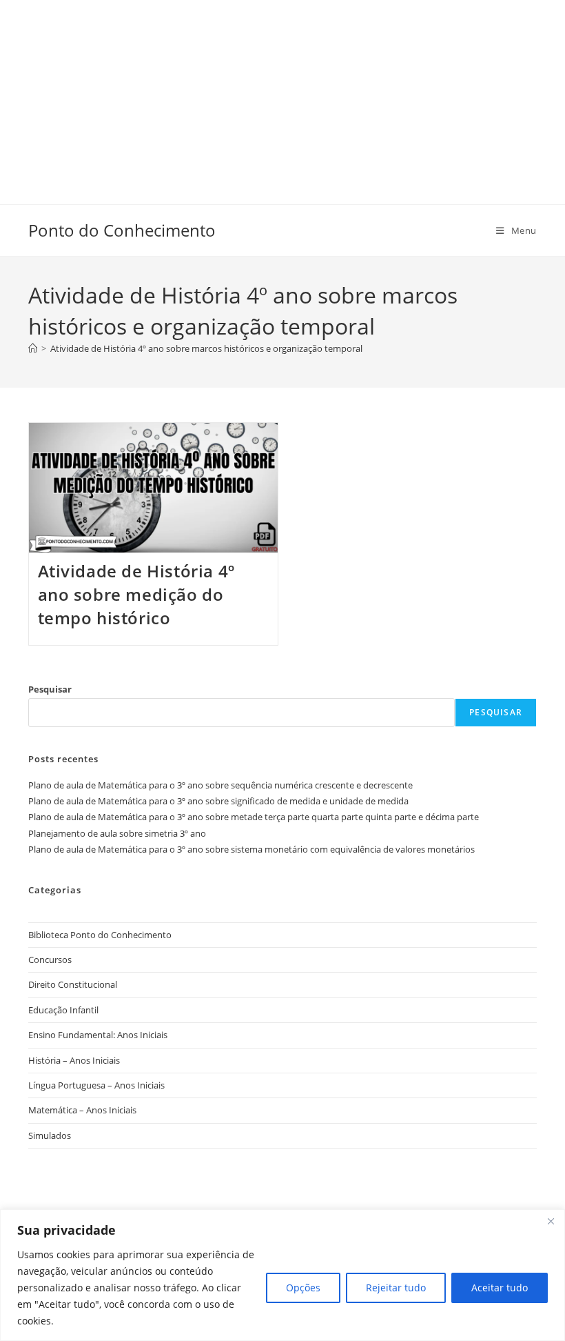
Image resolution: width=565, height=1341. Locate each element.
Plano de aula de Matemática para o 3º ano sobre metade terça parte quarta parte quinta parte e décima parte (253, 817)
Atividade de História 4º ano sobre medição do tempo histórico (136, 593)
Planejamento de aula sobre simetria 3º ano (117, 833)
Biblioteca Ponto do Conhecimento (100, 934)
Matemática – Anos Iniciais (82, 1110)
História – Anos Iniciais (74, 1060)
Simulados (49, 1135)
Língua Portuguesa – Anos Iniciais (96, 1085)
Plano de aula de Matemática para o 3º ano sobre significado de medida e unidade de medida (218, 801)
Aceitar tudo (499, 1287)
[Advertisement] (282, 96)
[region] (282, 1275)
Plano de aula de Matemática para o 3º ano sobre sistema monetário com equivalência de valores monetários (251, 849)
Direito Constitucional (72, 984)
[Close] (550, 1221)
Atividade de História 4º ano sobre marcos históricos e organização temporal (206, 348)
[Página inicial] (32, 348)
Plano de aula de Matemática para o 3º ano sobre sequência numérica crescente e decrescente (220, 785)
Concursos (50, 959)
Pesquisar (50, 689)
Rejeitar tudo (396, 1287)
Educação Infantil (63, 1010)
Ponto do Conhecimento (122, 230)
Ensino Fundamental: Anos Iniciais (97, 1035)
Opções (303, 1287)
